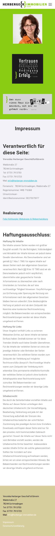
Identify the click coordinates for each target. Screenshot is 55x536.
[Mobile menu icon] (50, 4)
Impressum (8, 522)
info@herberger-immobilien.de (22, 180)
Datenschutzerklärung (13, 526)
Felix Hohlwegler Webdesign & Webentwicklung (25, 219)
